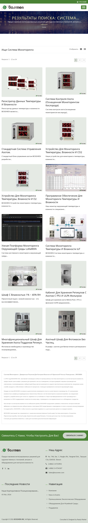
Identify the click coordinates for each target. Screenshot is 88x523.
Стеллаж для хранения (10, 418)
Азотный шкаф (21, 416)
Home (44, 27)
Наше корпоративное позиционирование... (20, 491)
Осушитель (72, 413)
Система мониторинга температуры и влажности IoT (63, 247)
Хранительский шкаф (33, 416)
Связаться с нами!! (74, 435)
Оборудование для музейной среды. (63, 503)
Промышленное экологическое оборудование (67, 499)
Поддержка (53, 508)
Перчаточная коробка (10, 416)
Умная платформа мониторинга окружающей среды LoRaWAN (20, 247)
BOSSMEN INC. (19, 519)
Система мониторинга (61, 413)
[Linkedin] (8, 468)
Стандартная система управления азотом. (21, 150)
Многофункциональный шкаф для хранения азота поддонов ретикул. (22, 341)
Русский (82, 2)
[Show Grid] (81, 49)
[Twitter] (5, 468)
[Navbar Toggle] (83, 7)
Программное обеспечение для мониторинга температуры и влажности (64, 199)
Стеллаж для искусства (53, 416)
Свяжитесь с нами (23, 418)
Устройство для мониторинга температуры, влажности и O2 (19, 197)
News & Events (54, 495)
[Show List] (84, 49)
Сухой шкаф (51, 413)
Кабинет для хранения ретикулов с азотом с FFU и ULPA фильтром (66, 294)
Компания (52, 490)
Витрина (43, 416)
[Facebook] (2, 468)
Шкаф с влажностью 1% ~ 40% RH (21, 294)
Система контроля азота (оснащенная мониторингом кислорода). (62, 102)
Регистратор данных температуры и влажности (21, 102)
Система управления (67, 416)
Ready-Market (81, 519)
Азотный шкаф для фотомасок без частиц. (65, 341)
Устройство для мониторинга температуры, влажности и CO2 (64, 150)
